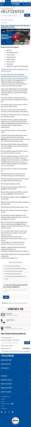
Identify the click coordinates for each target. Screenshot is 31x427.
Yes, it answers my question (12, 266)
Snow (13, 1)
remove (17, 303)
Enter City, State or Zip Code (10, 340)
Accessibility (4, 408)
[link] (15, 376)
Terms (2, 406)
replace (21, 303)
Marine (23, 1)
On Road (18, 1)
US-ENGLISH (5, 368)
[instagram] (5, 412)
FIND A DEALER (6, 364)
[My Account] (26, 4)
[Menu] (1, 4)
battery (10, 303)
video (8, 303)
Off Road (8, 1)
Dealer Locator (7, 235)
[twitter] (9, 412)
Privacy (2, 401)
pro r (27, 303)
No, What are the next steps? (13, 273)
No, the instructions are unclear (13, 271)
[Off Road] (15, 4)
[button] (15, 314)
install (24, 303)
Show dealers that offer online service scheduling (16, 351)
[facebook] (1, 412)
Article (12, 20)
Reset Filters (26, 348)
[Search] (24, 4)
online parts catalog (18, 244)
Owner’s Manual (21, 162)
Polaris (2, 1)
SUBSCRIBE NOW (6, 360)
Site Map (3, 399)
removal (14, 303)
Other (6, 279)
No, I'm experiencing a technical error (15, 276)
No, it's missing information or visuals (15, 268)
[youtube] (12, 412)
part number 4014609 (7, 165)
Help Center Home (5, 20)
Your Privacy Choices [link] (6, 403)
